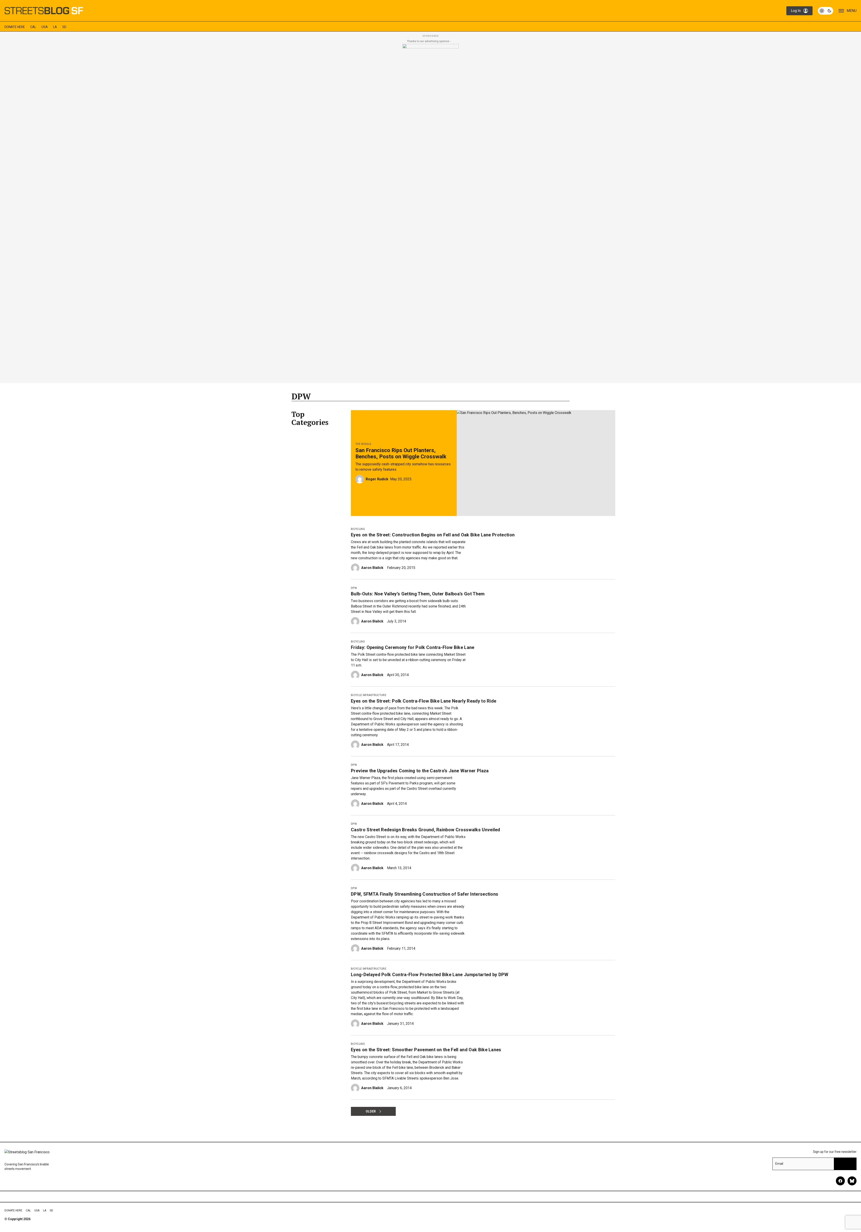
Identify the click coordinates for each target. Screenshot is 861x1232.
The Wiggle (363, 444)
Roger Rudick (377, 479)
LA (55, 27)
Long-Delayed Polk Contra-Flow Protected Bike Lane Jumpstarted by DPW (430, 974)
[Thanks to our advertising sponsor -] (430, 212)
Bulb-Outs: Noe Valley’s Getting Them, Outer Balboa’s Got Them (418, 593)
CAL (33, 27)
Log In (796, 11)
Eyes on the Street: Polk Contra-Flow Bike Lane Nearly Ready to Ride (423, 701)
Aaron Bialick (372, 568)
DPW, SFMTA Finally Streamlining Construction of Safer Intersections (424, 894)
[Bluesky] (852, 1180)
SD (64, 27)
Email (779, 1163)
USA (44, 27)
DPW (354, 588)
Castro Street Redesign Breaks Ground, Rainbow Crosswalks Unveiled (425, 829)
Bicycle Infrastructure (368, 695)
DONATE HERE (14, 27)
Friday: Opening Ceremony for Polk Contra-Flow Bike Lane (412, 647)
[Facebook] (840, 1180)
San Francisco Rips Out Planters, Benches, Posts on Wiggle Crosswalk (400, 453)
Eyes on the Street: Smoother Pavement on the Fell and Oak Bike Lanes (426, 1049)
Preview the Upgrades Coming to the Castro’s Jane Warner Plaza (420, 770)
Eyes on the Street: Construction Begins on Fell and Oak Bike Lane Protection (433, 535)
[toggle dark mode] (825, 11)
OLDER (371, 1111)
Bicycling (358, 529)
